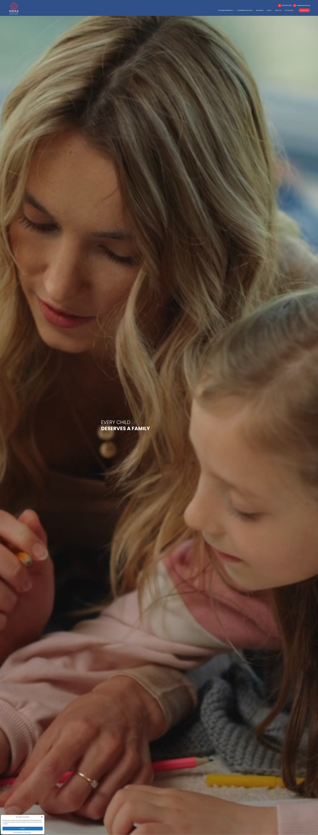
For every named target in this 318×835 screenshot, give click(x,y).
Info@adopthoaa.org (303, 5)
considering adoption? (244, 10)
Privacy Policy (27, 832)
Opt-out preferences (18, 832)
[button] (42, 817)
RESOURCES (259, 10)
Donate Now (304, 10)
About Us (278, 10)
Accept (22, 828)
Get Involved (289, 10)
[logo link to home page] (14, 8)
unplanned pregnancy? (225, 10)
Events (269, 10)
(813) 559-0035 (287, 5)
